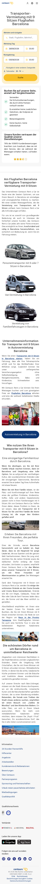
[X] (14, 859)
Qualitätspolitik (8, 797)
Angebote (6, 758)
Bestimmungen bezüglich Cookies (19, 879)
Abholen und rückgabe (13, 33)
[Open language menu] (32, 3)
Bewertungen (7, 771)
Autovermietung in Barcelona (20, 434)
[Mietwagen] (7, 3)
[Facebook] (9, 859)
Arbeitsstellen (8, 762)
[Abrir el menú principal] (37, 3)
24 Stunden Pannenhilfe (12, 749)
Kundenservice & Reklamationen (15, 766)
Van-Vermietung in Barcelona (20, 295)
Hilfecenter (7, 753)
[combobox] (19, 71)
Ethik (13, 876)
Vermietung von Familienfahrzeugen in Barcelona (20, 325)
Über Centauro (8, 775)
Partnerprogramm (9, 779)
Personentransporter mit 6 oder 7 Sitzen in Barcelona (20, 264)
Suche (20, 78)
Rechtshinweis (22, 876)
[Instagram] (3, 859)
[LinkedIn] (25, 859)
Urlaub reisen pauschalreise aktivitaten (18, 788)
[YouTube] (30, 859)
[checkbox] (4, 68)
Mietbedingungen (9, 792)
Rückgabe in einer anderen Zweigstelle (20, 68)
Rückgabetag (9, 55)
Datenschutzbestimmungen (20, 881)
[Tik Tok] (19, 859)
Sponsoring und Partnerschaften (16, 784)
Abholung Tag (9, 44)
